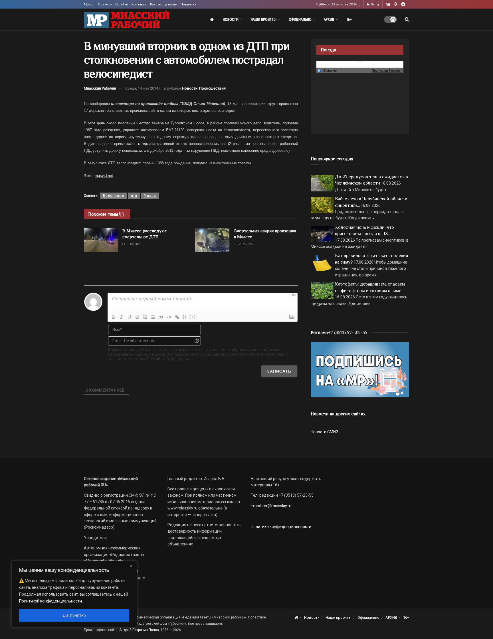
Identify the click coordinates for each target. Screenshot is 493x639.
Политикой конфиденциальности (50, 601)
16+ (349, 19)
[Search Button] (407, 19)
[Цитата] (161, 317)
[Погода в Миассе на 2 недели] (387, 70)
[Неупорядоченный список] (153, 317)
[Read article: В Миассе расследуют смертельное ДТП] (101, 240)
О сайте (121, 4)
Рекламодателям (163, 4)
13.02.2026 (133, 244)
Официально (300, 19)
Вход (374, 4)
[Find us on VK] (388, 4)
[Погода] (327, 70)
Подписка (188, 4)
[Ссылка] (177, 317)
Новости (231, 19)
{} (185, 317)
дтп (134, 196)
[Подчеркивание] (129, 317)
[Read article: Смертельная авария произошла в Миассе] (212, 240)
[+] (192, 317)
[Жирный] (113, 317)
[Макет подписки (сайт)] (360, 369)
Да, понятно (74, 615)
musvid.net (104, 175)
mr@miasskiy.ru (276, 505)
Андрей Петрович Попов (139, 630)
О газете (105, 4)
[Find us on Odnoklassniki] (395, 4)
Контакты (139, 4)
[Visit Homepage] (126, 20)
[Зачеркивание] (137, 317)
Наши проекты (263, 19)
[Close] (131, 565)
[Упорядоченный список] (145, 317)
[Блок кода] (169, 317)
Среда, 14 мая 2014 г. (143, 88)
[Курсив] (121, 317)
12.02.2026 (244, 244)
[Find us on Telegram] (403, 4)
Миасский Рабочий (100, 88)
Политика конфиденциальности (281, 526)
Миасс (89, 4)
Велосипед (113, 196)
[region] (74, 594)
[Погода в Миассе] (360, 64)
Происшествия (212, 88)
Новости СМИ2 (324, 432)
